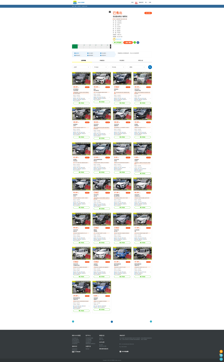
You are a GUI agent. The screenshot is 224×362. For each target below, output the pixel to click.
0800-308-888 (124, 346)
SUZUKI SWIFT (96, 298)
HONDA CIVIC (137, 160)
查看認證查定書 (118, 39)
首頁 (73, 6)
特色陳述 (122, 60)
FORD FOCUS (137, 125)
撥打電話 (129, 42)
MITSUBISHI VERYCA (138, 264)
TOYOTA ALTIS (96, 195)
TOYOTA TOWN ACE (138, 90)
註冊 (150, 2)
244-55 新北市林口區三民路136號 (127, 344)
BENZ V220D (95, 230)
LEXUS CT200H (96, 264)
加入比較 (87, 87)
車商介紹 (140, 60)
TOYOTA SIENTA (96, 125)
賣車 (136, 2)
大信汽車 (78, 95)
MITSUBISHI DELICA (117, 264)
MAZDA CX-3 (75, 195)
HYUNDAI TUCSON (75, 90)
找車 (132, 2)
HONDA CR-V (75, 125)
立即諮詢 (118, 42)
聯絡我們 (141, 2)
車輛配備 (102, 60)
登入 (146, 2)
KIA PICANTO (96, 90)
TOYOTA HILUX (75, 230)
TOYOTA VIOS (116, 160)
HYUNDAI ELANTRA (117, 195)
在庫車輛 (83, 60)
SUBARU (79, 6)
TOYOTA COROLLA (137, 195)
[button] (80, 189)
